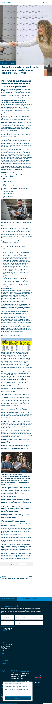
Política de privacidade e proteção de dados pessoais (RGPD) (25, 680)
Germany (4, 656)
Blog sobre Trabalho (9, 63)
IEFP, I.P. (11, 134)
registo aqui (18, 541)
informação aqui (17, 169)
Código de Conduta (25, 673)
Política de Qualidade (23, 676)
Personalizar (11, 694)
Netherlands (5, 660)
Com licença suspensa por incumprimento (13, 194)
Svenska (4, 663)
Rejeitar (24, 694)
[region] (17, 691)
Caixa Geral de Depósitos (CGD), (17, 296)
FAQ (2, 678)
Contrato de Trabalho (15, 676)
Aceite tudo (17, 698)
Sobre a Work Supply (15, 674)
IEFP (21, 534)
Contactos (17, 678)
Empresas (3, 674)
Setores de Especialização (4, 680)
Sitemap (13, 678)
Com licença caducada (8, 191)
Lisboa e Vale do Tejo (8, 181)
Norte (4, 178)
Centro (4, 179)
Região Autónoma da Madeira (10, 186)
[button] (43, 2)
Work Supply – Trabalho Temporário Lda (17, 420)
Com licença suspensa (8, 193)
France (3, 653)
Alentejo (5, 182)
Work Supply (5, 388)
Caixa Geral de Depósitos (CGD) (9, 382)
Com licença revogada (8, 197)
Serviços (2, 676)
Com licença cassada (8, 196)
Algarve (5, 184)
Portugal (2, 642)
